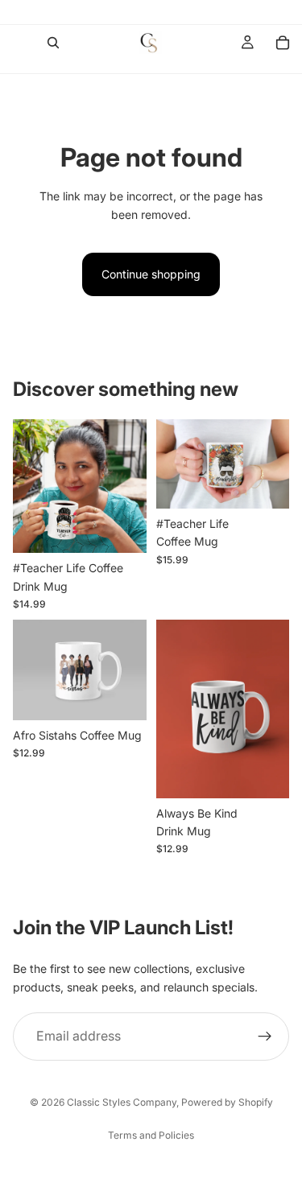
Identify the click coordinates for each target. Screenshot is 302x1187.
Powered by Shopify (227, 1102)
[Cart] (282, 42)
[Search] (53, 42)
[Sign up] (265, 1037)
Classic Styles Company (121, 1102)
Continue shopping (151, 274)
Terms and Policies (151, 1135)
